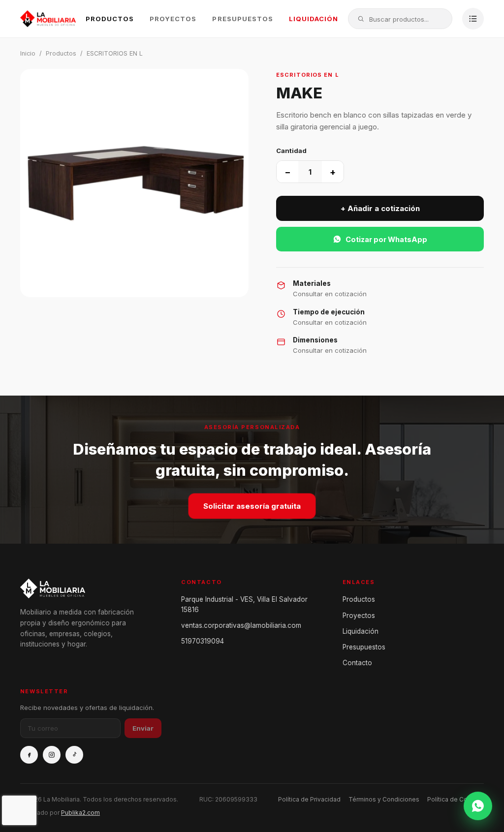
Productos (61, 53)
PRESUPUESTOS (242, 19)
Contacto (357, 663)
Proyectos (359, 615)
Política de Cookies (455, 799)
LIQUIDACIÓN (313, 19)
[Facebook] (29, 755)
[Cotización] (473, 19)
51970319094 (202, 641)
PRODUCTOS (110, 19)
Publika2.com (80, 812)
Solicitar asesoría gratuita (252, 506)
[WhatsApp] (478, 806)
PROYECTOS (173, 19)
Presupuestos (364, 647)
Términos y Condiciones (383, 799)
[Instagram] (52, 755)
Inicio (27, 53)
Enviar (143, 728)
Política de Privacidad (309, 799)
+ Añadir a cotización (380, 208)
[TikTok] (74, 755)
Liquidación (360, 631)
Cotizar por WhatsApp (386, 239)
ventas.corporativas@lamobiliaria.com (241, 625)
